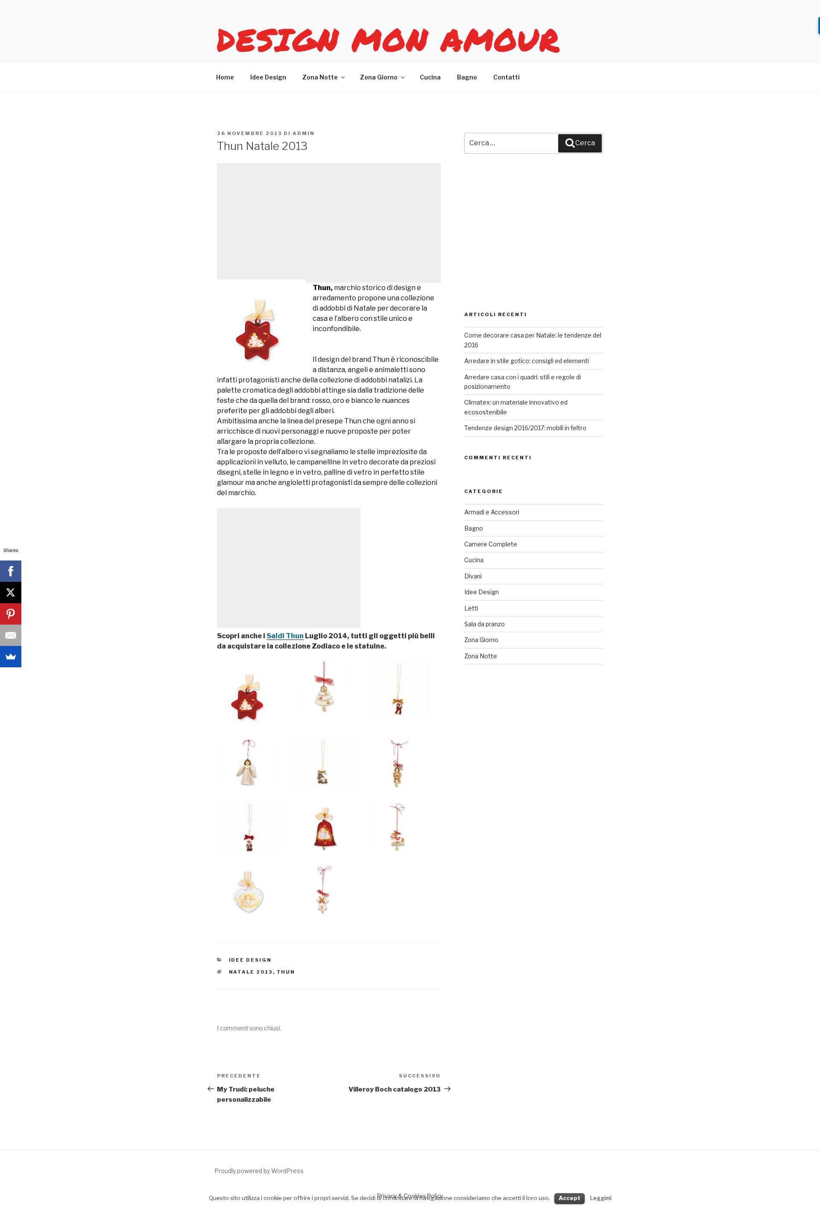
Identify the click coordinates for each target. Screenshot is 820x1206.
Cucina (430, 77)
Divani (473, 576)
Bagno (467, 77)
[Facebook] (10, 571)
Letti (471, 608)
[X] (10, 592)
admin (304, 133)
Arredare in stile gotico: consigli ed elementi (526, 360)
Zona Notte (320, 77)
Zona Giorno (379, 77)
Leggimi (601, 1197)
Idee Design (268, 77)
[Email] (10, 635)
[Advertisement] (329, 223)
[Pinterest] (10, 614)
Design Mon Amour (388, 39)
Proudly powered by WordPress (259, 1170)
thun (286, 972)
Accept (569, 1197)
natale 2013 (251, 972)
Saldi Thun (285, 636)
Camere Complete (490, 544)
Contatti (506, 77)
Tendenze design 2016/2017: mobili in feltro (525, 427)
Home (225, 77)
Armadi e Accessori (491, 512)
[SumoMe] (10, 656)
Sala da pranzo (484, 624)
